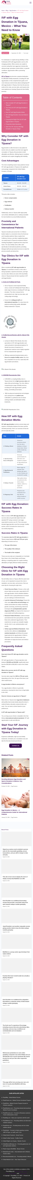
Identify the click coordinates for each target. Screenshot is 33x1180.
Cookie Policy (23, 1173)
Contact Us (15, 745)
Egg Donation (5, 53)
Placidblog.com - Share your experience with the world (16, 1117)
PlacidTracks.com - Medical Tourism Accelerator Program (17, 1100)
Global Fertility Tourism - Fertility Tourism (13, 1138)
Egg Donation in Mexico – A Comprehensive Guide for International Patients (14, 812)
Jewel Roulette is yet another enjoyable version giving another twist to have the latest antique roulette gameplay (16, 928)
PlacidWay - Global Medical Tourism (11, 1097)
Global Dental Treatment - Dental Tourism (13, 1135)
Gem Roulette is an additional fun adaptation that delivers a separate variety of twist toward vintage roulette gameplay (16, 1001)
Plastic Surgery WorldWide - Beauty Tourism (13, 1148)
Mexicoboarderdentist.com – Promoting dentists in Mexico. (17, 1156)
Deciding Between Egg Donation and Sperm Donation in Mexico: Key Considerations (14, 781)
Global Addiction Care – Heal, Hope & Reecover (14, 1159)
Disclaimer (13, 1173)
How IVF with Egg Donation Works (15, 112)
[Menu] (30, 3)
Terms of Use (18, 1171)
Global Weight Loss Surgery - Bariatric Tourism (14, 1141)
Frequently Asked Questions (13, 124)
